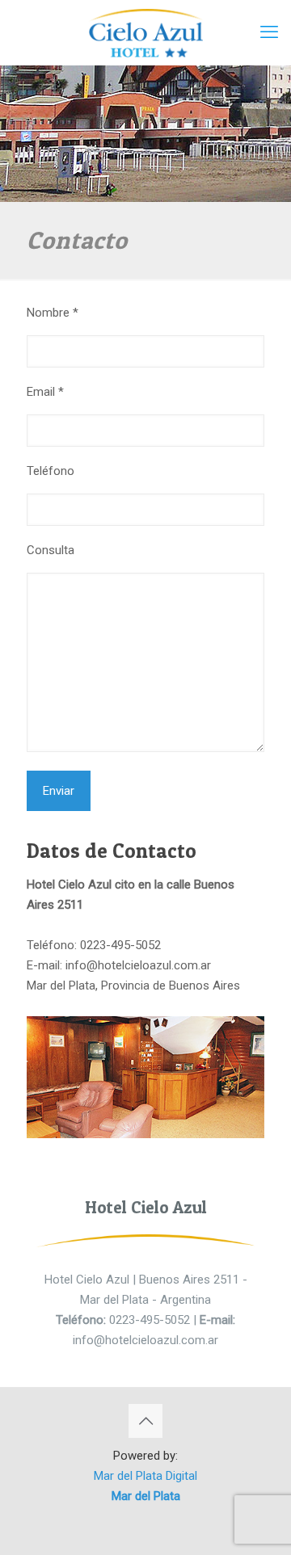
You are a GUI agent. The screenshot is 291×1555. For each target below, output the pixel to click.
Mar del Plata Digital (145, 1476)
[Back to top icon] (145, 1421)
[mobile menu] (269, 32)
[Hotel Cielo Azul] (145, 32)
